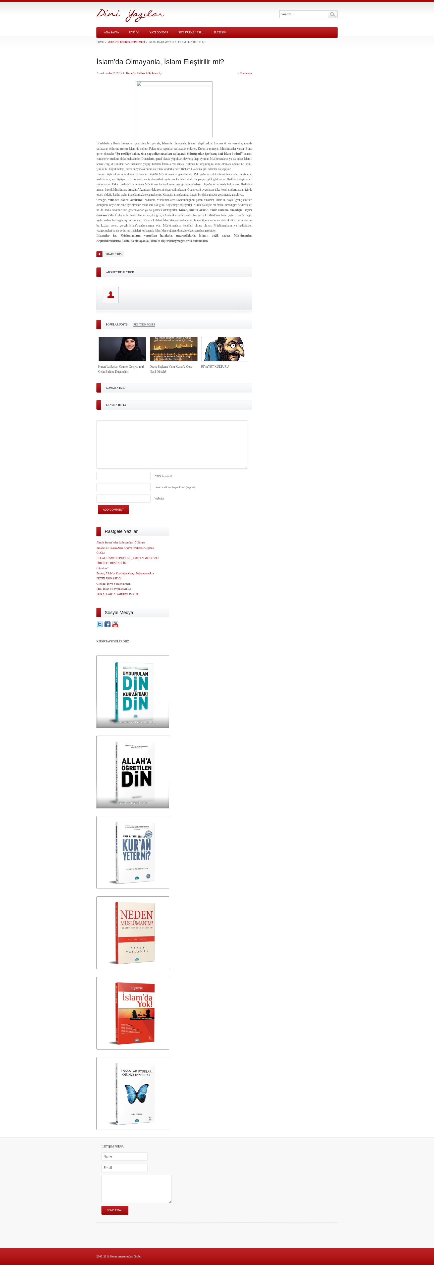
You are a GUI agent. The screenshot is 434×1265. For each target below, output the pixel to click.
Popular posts (117, 324)
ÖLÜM (100, 552)
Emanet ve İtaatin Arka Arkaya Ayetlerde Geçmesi (125, 547)
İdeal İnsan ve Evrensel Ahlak (113, 588)
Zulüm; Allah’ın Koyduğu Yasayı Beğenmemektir (125, 573)
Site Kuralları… (191, 32)
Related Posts (144, 324)
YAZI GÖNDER (158, 32)
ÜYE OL (134, 32)
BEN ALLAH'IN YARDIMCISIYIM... (118, 593)
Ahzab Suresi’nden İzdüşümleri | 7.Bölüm (120, 542)
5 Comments (245, 73)
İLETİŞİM (220, 32)
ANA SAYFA (111, 32)
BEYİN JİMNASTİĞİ (109, 578)
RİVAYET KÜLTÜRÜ (215, 366)
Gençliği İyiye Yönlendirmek (113, 583)
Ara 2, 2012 (115, 73)
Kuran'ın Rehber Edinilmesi (126, 42)
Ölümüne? (102, 568)
